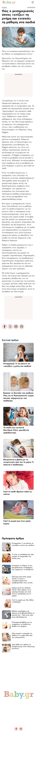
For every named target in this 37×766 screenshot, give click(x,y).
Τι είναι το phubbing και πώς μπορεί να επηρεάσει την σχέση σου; (23, 556)
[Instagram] (21, 729)
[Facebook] (16, 729)
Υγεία (4, 8)
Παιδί (7, 708)
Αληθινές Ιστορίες (13, 712)
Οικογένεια (18, 708)
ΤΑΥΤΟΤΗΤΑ (7, 741)
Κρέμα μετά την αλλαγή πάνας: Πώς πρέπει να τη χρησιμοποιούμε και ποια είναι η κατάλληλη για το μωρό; (21, 592)
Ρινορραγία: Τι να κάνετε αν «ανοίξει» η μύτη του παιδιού (23, 544)
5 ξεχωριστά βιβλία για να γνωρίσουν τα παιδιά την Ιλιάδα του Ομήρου (22, 624)
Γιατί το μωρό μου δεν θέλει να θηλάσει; (23, 601)
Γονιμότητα (9, 703)
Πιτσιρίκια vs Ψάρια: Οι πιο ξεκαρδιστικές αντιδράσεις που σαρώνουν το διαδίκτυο (22, 567)
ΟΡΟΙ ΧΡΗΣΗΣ (18, 741)
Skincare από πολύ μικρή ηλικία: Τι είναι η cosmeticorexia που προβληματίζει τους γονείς (22, 579)
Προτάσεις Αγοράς (13, 720)
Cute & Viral (10, 716)
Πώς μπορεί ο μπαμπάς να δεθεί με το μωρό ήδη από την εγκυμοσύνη (22, 635)
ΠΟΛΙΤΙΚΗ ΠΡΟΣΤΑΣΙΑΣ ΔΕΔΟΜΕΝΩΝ (16, 744)
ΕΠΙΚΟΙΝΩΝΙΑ (8, 746)
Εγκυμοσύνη (24, 703)
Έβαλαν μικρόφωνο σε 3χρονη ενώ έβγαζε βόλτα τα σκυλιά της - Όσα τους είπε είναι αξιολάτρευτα (23, 614)
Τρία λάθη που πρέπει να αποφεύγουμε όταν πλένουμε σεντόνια (23, 646)
